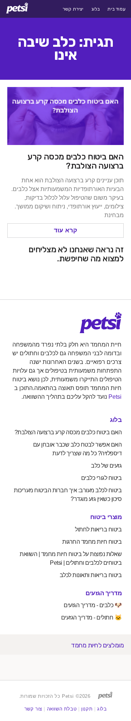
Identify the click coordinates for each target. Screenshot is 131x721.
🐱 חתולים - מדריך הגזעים (91, 617)
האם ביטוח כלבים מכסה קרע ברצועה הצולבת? (76, 161)
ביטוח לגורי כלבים (101, 478)
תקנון (86, 709)
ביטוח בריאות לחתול (98, 529)
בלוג (95, 9)
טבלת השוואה (62, 709)
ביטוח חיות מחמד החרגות (92, 542)
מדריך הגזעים (104, 593)
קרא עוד (65, 230)
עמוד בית (116, 9)
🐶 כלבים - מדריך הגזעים (93, 605)
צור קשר (33, 709)
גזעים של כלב (106, 466)
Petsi (115, 397)
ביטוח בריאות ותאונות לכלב (91, 575)
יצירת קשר (73, 9)
